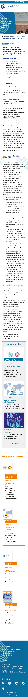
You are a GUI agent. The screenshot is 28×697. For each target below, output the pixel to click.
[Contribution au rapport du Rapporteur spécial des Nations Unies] (7, 561)
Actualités (7, 359)
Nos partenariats (7, 653)
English (16, 2)
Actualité (4, 43)
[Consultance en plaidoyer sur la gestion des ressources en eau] (14, 427)
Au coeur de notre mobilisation (11, 649)
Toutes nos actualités (18, 443)
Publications (17, 360)
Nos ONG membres (8, 652)
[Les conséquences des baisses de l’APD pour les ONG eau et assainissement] (14, 396)
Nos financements (7, 655)
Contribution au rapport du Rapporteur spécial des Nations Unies (10, 578)
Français (23, 2)
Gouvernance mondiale (9, 36)
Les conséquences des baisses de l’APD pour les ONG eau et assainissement (14, 406)
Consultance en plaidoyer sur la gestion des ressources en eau (13, 436)
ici (16, 150)
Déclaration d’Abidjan (10, 165)
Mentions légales (14, 695)
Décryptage (8, 564)
